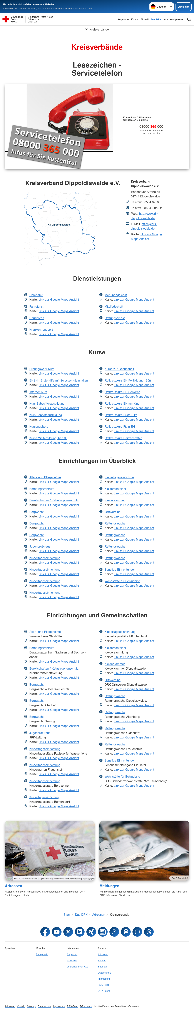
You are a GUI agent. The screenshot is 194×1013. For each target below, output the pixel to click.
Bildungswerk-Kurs (41, 369)
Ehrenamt (36, 295)
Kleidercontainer (115, 488)
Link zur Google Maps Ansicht (146, 236)
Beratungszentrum (41, 488)
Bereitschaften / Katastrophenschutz (54, 500)
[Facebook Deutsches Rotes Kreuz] (45, 932)
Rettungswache (115, 523)
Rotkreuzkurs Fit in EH (120, 426)
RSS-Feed (103, 984)
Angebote (123, 19)
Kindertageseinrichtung (44, 558)
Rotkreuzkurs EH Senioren (122, 392)
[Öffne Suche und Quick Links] (189, 19)
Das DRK (156, 19)
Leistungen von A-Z (77, 966)
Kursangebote (38, 426)
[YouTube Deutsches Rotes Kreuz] (57, 932)
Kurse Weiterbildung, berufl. (48, 438)
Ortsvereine (112, 511)
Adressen (13, 885)
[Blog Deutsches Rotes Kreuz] (103, 932)
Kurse (134, 19)
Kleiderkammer (115, 500)
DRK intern (104, 991)
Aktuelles (72, 960)
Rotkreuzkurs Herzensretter (123, 438)
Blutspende (42, 954)
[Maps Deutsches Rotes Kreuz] (114, 932)
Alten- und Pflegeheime (45, 477)
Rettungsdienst (115, 318)
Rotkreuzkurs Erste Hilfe (121, 415)
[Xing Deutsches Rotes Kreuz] (91, 932)
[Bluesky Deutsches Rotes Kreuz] (137, 932)
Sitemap (102, 966)
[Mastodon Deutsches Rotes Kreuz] (126, 932)
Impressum (104, 978)
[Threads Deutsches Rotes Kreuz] (149, 932)
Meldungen (109, 885)
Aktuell (144, 19)
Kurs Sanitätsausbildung (45, 415)
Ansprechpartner (174, 19)
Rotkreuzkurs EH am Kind (122, 403)
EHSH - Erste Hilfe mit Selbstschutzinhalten (58, 380)
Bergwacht (36, 511)
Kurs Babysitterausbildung (46, 403)
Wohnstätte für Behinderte (122, 581)
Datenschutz (104, 972)
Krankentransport (41, 329)
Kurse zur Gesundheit (119, 369)
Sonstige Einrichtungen (120, 569)
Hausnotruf (36, 318)
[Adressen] (50, 851)
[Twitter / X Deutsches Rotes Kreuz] (68, 932)
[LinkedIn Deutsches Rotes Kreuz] (80, 932)
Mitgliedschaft (114, 306)
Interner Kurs (38, 392)
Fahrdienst (36, 306)
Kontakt (102, 960)
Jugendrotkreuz (39, 546)
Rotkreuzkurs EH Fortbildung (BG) (128, 380)
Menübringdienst (116, 295)
